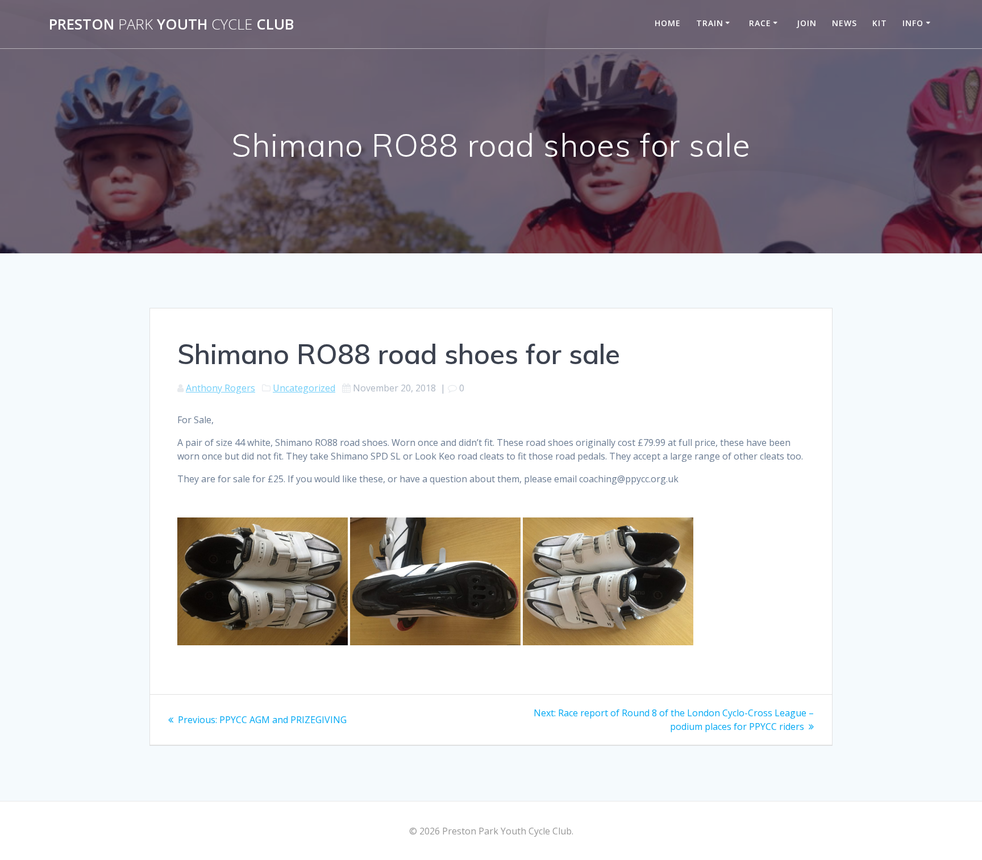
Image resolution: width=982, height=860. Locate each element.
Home (668, 23)
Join (807, 23)
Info (912, 23)
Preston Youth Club (171, 24)
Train (709, 23)
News (844, 23)
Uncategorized (304, 388)
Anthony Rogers (220, 388)
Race (760, 23)
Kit (879, 23)
